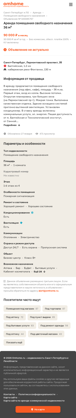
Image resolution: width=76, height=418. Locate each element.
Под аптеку (14, 317)
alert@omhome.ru (49, 290)
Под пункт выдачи (42, 317)
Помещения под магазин (22, 308)
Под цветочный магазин (46, 334)
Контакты (9, 394)
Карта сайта (10, 397)
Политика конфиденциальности (36, 394)
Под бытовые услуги (20, 325)
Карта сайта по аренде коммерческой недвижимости (34, 400)
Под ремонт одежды (54, 325)
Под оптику (15, 334)
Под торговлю (55, 308)
